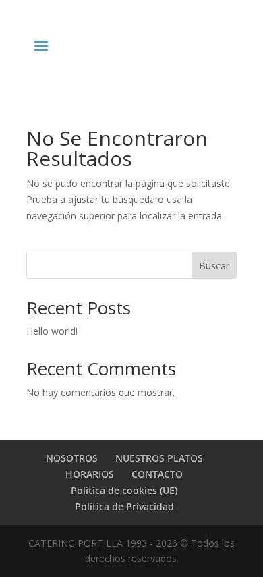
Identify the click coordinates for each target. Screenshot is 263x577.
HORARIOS (89, 474)
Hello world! (52, 331)
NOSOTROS (72, 457)
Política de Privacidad (124, 506)
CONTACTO (157, 474)
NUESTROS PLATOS (159, 457)
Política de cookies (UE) (124, 490)
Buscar (214, 265)
